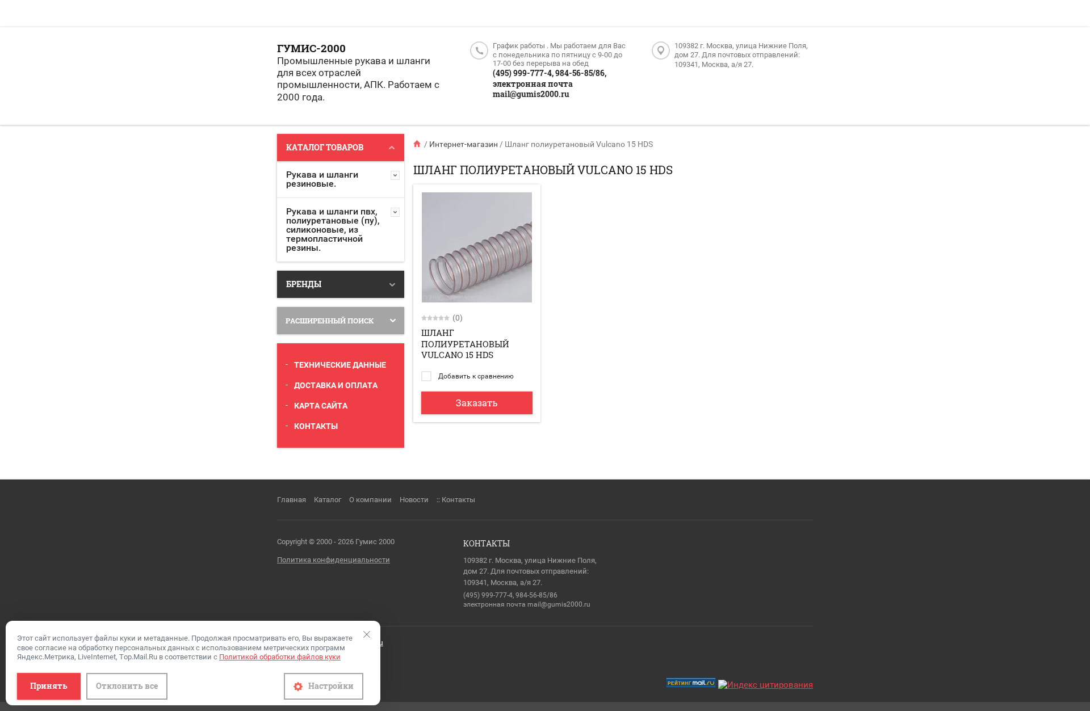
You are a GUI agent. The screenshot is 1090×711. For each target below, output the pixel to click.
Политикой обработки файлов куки (280, 657)
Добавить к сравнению (475, 376)
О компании (370, 499)
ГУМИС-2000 (311, 48)
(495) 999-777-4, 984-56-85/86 (510, 595)
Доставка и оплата (336, 385)
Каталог (327, 499)
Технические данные (340, 364)
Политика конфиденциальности (333, 560)
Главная (291, 499)
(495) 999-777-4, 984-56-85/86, (549, 73)
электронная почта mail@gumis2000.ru (533, 89)
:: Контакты (456, 499)
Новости (414, 499)
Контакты (316, 426)
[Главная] (417, 144)
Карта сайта (320, 405)
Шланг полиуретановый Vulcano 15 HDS (465, 343)
